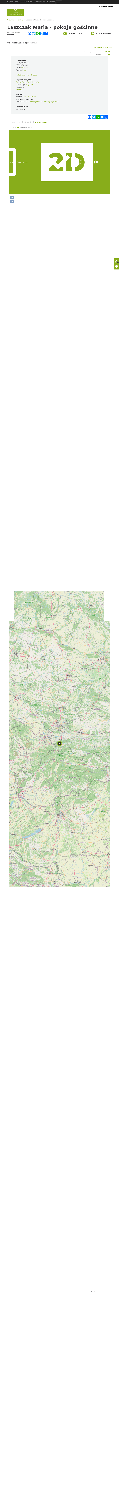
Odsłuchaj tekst (75, 33)
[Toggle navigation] (58, 2)
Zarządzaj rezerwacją (103, 47)
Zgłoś (107, 52)
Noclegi (19, 89)
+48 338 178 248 (29, 97)
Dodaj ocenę (41, 122)
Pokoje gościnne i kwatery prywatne (44, 102)
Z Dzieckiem (106, 7)
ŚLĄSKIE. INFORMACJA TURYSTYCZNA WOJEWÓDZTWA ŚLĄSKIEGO (31, 2)
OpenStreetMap (96, 1292)
